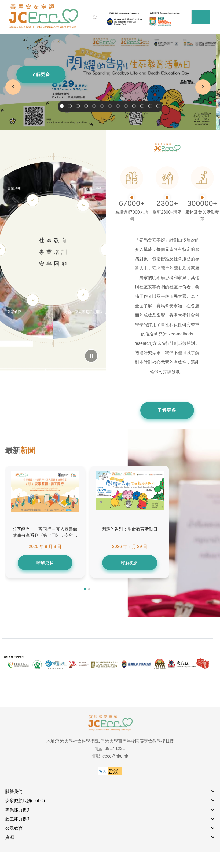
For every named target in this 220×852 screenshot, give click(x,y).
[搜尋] (95, 17)
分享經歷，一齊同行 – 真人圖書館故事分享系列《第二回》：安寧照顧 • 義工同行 (45, 533)
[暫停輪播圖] (91, 356)
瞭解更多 (45, 562)
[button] (200, 17)
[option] (110, 82)
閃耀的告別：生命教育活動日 (129, 529)
